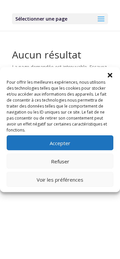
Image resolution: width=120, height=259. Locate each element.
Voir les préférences (60, 179)
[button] (110, 75)
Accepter (60, 142)
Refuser (60, 161)
